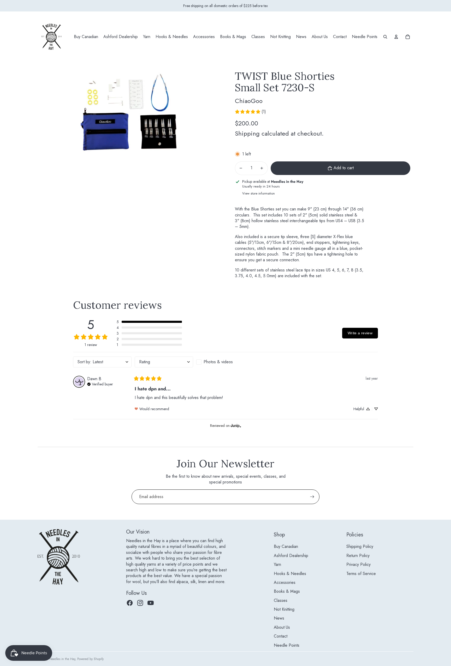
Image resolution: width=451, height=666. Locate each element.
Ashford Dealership (291, 556)
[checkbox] (225, 362)
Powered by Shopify (90, 659)
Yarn (277, 564)
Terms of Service (361, 574)
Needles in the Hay (62, 659)
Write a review (360, 333)
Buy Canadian (286, 546)
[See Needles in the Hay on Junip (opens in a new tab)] (236, 425)
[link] (250, 111)
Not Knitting (284, 609)
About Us (282, 627)
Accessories (284, 582)
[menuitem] (86, 37)
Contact (280, 636)
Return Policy (358, 556)
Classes (280, 600)
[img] (100, 383)
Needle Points (286, 645)
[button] (149, 321)
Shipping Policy (359, 546)
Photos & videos (218, 362)
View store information (258, 193)
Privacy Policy (358, 564)
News (279, 618)
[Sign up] (312, 497)
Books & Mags (287, 591)
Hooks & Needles (290, 574)
